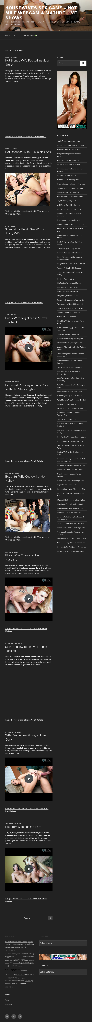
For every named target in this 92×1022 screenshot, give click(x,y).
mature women (16, 944)
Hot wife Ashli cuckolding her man (69, 253)
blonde (9, 986)
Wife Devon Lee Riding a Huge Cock (70, 481)
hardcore (10, 950)
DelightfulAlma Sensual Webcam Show (71, 264)
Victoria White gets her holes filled (70, 188)
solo (6, 966)
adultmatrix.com (10, 974)
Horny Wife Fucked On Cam (67, 287)
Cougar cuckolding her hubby (68, 160)
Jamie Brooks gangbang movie (68, 141)
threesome (23, 978)
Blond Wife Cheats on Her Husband (70, 470)
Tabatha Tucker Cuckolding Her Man (70, 523)
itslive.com (11, 947)
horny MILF (14, 977)
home (7, 35)
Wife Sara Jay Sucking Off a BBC (69, 419)
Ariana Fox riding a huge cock (68, 192)
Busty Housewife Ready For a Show (70, 551)
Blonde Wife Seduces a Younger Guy (70, 528)
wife (10, 963)
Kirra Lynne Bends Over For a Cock (70, 504)
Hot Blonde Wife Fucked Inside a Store (71, 437)
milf (10, 942)
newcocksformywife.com (14, 954)
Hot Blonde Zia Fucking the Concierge (71, 547)
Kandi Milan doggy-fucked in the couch (71, 184)
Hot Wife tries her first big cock (69, 209)
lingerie (20, 966)
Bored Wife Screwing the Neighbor (70, 339)
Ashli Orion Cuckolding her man (68, 205)
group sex (30, 942)
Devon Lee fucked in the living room (70, 145)
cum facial (17, 947)
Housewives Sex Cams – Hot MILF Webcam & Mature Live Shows (41, 12)
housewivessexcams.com (14, 981)
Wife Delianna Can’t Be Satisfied (69, 367)
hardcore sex (28, 957)
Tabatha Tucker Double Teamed (69, 268)
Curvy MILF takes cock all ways (69, 149)
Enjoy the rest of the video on (24, 302)
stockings (8, 944)
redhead (24, 983)
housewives (16, 963)
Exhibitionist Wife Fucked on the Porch (71, 539)
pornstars (12, 965)
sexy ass (28, 981)
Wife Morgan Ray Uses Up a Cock (69, 396)
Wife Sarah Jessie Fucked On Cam (70, 308)
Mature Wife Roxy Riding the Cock (70, 343)
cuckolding (8, 960)
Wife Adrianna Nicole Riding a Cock (70, 304)
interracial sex (28, 974)
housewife (13, 970)
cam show (31, 960)
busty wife (20, 960)
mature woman (18, 957)
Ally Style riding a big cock (66, 201)
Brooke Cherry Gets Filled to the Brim (71, 489)
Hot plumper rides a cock (66, 175)
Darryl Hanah (24, 565)
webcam (20, 974)
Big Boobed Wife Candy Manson (69, 283)
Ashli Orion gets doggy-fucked (68, 249)
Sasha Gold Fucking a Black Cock (69, 392)
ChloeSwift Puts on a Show (67, 317)
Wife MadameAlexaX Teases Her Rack (71, 400)
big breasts (24, 970)
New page (8, 1004)
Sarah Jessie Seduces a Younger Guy (71, 300)
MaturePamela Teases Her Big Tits (70, 224)
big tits (24, 947)
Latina (13, 960)
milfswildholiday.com (16, 983)
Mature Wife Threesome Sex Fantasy (71, 500)
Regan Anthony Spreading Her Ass (70, 408)
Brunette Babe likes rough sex (68, 165)
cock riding (29, 954)
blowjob (7, 942)
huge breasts (23, 963)
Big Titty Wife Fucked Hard (23, 826)
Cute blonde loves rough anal (68, 180)
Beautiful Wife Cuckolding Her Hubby (71, 465)
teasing (22, 944)
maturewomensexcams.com (19, 942)
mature (7, 963)
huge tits (31, 963)
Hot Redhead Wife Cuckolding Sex (28, 152)
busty (26, 960)
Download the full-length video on (25, 136)
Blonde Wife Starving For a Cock (69, 513)
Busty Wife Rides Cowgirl (66, 404)
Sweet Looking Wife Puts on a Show (71, 543)
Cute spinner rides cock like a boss (70, 196)
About (16, 35)
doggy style (9, 957)
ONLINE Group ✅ (30, 35)
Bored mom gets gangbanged (68, 220)
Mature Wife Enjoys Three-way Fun (70, 508)
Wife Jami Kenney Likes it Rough (69, 334)
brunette (28, 944)
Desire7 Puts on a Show (66, 279)
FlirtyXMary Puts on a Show (67, 296)
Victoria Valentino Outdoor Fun (68, 312)
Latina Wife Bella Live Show (67, 291)
